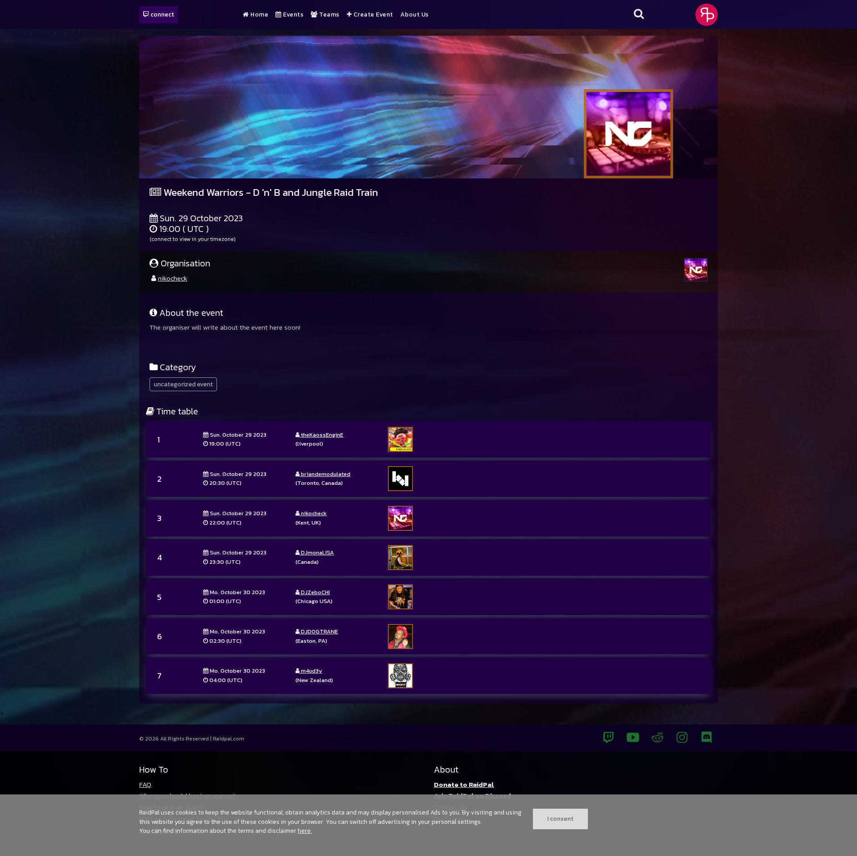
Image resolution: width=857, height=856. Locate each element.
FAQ (145, 784)
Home (258, 15)
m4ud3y (311, 670)
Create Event (372, 15)
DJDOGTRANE (319, 631)
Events (293, 15)
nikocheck (172, 278)
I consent (560, 818)
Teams (329, 15)
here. (305, 830)
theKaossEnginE (321, 434)
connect (161, 14)
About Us (414, 15)
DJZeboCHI (315, 592)
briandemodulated (325, 474)
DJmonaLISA (317, 552)
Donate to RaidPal (464, 784)
